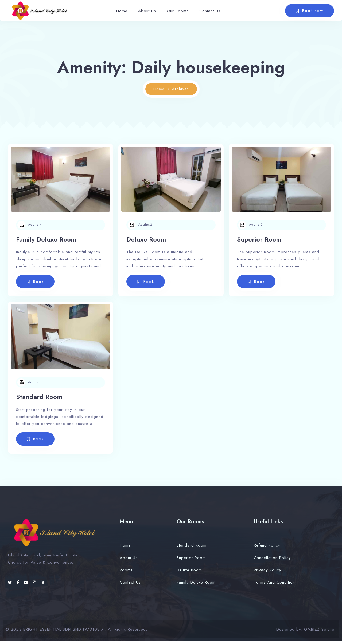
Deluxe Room (146, 239)
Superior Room (259, 239)
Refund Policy (267, 545)
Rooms (126, 570)
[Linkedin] (42, 582)
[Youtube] (27, 582)
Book (38, 281)
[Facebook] (19, 582)
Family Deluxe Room (46, 239)
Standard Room (39, 396)
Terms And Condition (274, 582)
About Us (147, 11)
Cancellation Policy (272, 558)
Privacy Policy (267, 570)
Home (121, 11)
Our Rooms (178, 11)
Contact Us (209, 11)
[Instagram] (35, 582)
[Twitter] (11, 582)
